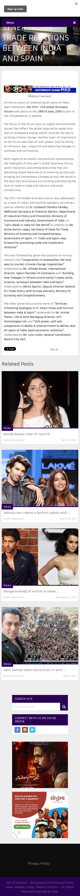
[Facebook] (17, 730)
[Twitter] (32, 730)
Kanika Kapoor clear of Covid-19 (27, 434)
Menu (10, 22)
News (7, 428)
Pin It (54, 349)
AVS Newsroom (15, 440)
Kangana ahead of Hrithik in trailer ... (31, 591)
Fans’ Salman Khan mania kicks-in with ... (34, 670)
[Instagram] (25, 730)
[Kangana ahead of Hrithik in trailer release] (40, 557)
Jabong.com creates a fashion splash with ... (37, 512)
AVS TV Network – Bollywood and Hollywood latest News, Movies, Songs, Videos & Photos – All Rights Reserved (40, 887)
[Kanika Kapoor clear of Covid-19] (40, 399)
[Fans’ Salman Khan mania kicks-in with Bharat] (40, 635)
